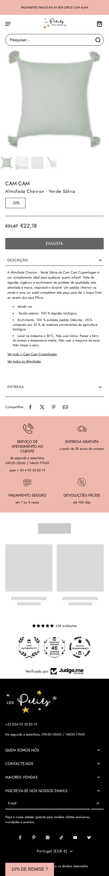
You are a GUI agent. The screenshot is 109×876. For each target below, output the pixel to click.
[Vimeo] (89, 837)
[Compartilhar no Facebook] (30, 407)
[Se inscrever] (97, 803)
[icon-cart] (98, 23)
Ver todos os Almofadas (24, 361)
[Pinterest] (34, 837)
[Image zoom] (54, 99)
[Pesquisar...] (98, 40)
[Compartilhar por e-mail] (65, 407)
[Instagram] (47, 837)
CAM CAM (17, 183)
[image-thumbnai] (6, 162)
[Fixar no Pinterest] (54, 407)
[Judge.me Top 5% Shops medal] (79, 647)
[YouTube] (75, 837)
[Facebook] (20, 837)
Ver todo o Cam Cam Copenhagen (32, 354)
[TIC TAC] (61, 837)
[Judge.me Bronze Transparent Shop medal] (54, 647)
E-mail (12, 803)
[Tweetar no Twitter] (42, 407)
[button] (54, 243)
